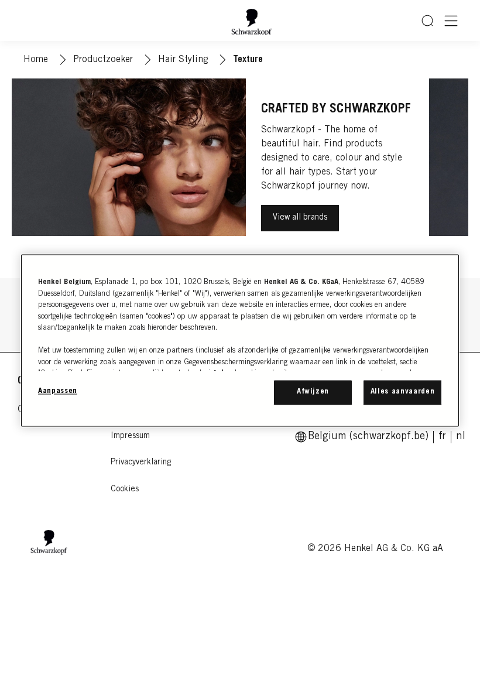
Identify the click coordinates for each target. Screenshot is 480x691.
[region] (240, 340)
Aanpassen (57, 391)
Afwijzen (313, 392)
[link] (442, 437)
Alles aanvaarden (402, 392)
